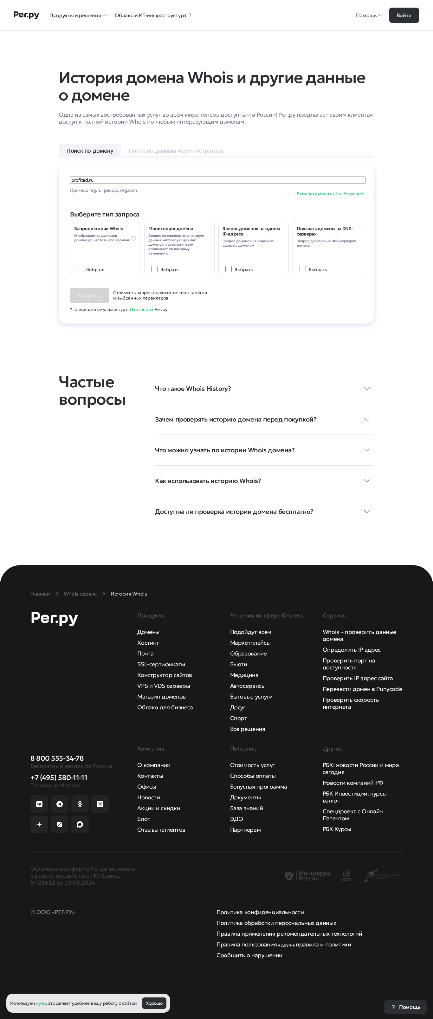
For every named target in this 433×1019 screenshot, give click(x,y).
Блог (143, 818)
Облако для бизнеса (165, 707)
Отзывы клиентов (161, 829)
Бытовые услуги (251, 696)
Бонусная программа (259, 786)
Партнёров (141, 309)
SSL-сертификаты (161, 664)
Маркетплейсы (250, 642)
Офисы (146, 786)
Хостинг (148, 642)
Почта (145, 653)
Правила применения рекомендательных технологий (289, 933)
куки (41, 1003)
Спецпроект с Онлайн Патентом (353, 815)
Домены (148, 631)
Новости (148, 797)
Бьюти (238, 664)
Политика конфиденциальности (260, 912)
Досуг (238, 707)
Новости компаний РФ (353, 782)
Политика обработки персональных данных (276, 922)
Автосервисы (248, 685)
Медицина (244, 675)
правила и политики (323, 944)
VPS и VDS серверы (163, 685)
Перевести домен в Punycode (362, 689)
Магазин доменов (161, 696)
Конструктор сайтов (164, 675)
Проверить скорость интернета (351, 703)
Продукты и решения (75, 15)
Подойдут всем (250, 631)
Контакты (150, 775)
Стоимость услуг (252, 765)
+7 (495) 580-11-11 (58, 777)
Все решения (247, 728)
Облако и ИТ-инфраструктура (150, 15)
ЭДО (236, 818)
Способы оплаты (253, 775)
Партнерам (245, 829)
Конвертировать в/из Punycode (330, 193)
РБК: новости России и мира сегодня (361, 768)
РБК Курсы (337, 829)
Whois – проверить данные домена (359, 635)
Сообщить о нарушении (249, 955)
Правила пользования (247, 944)
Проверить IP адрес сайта (358, 678)
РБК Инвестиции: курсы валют (354, 797)
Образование (248, 653)
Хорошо (154, 1003)
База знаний (246, 808)
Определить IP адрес (352, 649)
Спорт (238, 718)
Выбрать (95, 269)
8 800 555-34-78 (57, 758)
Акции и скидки (158, 808)
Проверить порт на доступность (349, 664)
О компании (153, 765)
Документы (245, 797)
